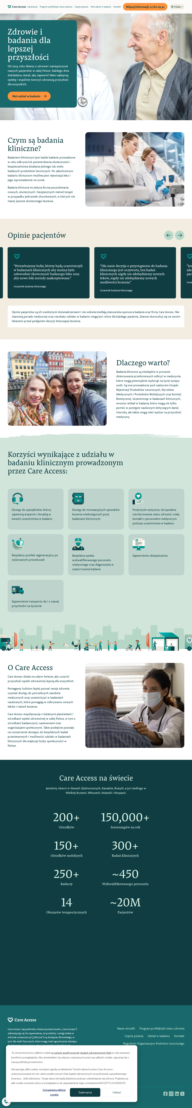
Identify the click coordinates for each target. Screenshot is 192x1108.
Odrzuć (116, 1092)
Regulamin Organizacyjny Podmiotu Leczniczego (153, 1043)
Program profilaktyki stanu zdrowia (56, 6)
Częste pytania (81, 6)
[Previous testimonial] (168, 235)
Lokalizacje (32, 6)
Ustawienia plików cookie (54, 1092)
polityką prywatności (30, 1061)
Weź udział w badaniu (101, 6)
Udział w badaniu (159, 1035)
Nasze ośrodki (126, 1028)
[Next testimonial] (179, 235)
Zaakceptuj (85, 1092)
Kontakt (117, 6)
